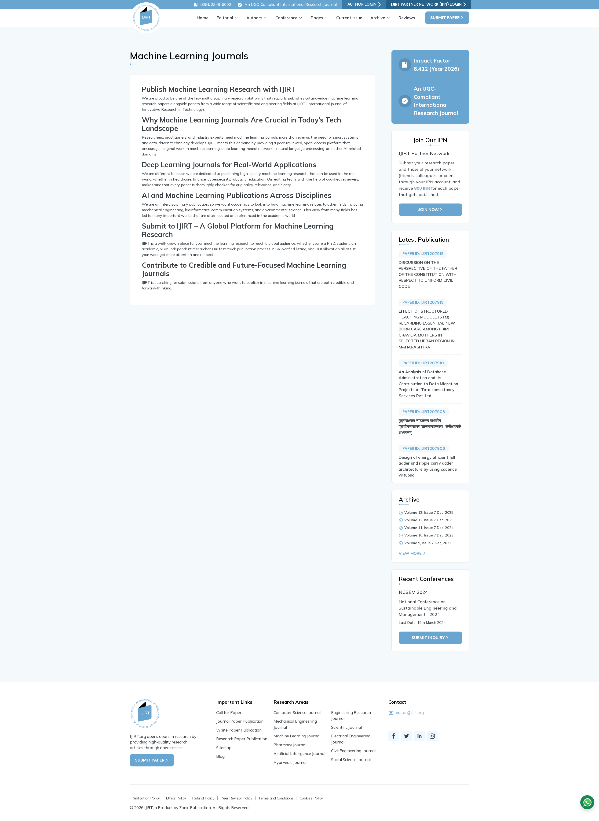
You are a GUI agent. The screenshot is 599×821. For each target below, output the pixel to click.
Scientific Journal (346, 727)
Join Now (428, 209)
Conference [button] (286, 17)
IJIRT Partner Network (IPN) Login (426, 4)
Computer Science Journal (297, 712)
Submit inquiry (428, 637)
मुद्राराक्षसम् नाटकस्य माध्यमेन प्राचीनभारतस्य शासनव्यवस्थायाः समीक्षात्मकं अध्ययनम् (430, 426)
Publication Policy (145, 798)
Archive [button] (377, 17)
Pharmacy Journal (290, 744)
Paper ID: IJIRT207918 (423, 253)
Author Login (361, 4)
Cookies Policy (311, 798)
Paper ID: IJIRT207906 (423, 448)
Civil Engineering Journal (353, 750)
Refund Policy (203, 798)
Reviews (406, 17)
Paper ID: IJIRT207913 (422, 302)
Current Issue (349, 17)
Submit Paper (445, 17)
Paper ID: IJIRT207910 (423, 363)
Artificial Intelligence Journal (299, 753)
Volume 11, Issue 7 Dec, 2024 (428, 527)
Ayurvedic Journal (290, 762)
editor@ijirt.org (410, 712)
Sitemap (223, 747)
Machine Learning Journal (297, 735)
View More (410, 553)
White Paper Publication (239, 730)
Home (202, 17)
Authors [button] (254, 17)
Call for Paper (228, 712)
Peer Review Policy (236, 798)
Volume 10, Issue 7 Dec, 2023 (428, 535)
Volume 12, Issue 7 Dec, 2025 (428, 512)
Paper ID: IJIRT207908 (423, 411)
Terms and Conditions (276, 798)
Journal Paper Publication (239, 721)
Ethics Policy (176, 798)
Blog (220, 756)
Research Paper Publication (241, 738)
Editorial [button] (225, 17)
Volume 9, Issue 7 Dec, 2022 (427, 543)
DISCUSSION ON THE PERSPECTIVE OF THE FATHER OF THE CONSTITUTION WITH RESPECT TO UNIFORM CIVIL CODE (428, 274)
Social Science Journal (351, 759)
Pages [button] (317, 17)
